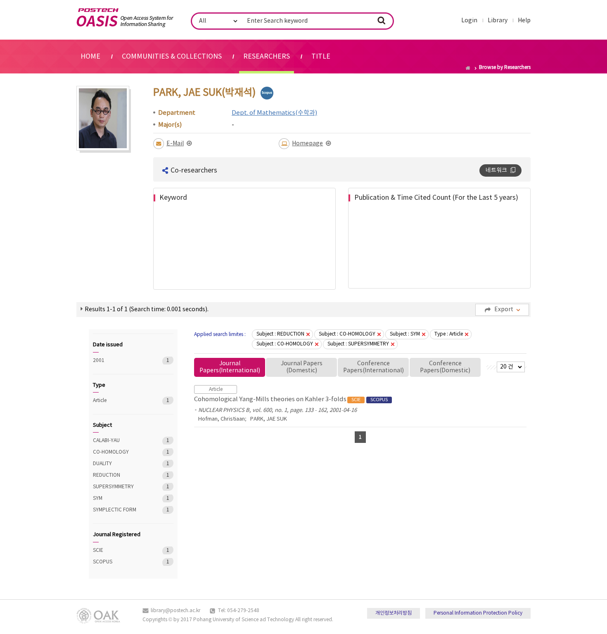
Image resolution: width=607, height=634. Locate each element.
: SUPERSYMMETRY (358, 344)
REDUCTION (121, 475)
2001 (121, 360)
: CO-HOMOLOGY (347, 334)
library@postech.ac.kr (175, 610)
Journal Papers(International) (229, 367)
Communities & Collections (172, 56)
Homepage (307, 143)
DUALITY (121, 463)
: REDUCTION (280, 334)
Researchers (266, 56)
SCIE (121, 550)
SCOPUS (121, 562)
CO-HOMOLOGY (121, 452)
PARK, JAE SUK (268, 419)
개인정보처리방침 (393, 613)
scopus (267, 93)
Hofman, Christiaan (221, 419)
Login (469, 20)
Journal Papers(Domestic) (301, 367)
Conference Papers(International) (373, 367)
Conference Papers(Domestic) (445, 367)
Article (121, 400)
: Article (448, 334)
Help (524, 20)
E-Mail (175, 143)
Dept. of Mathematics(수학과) (274, 112)
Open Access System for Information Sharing (124, 17)
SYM (121, 498)
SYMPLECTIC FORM (121, 510)
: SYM (405, 334)
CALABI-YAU (121, 440)
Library (497, 20)
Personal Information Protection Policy (478, 613)
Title (320, 56)
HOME (90, 56)
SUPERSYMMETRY (121, 487)
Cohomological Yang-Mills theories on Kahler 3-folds (291, 399)
